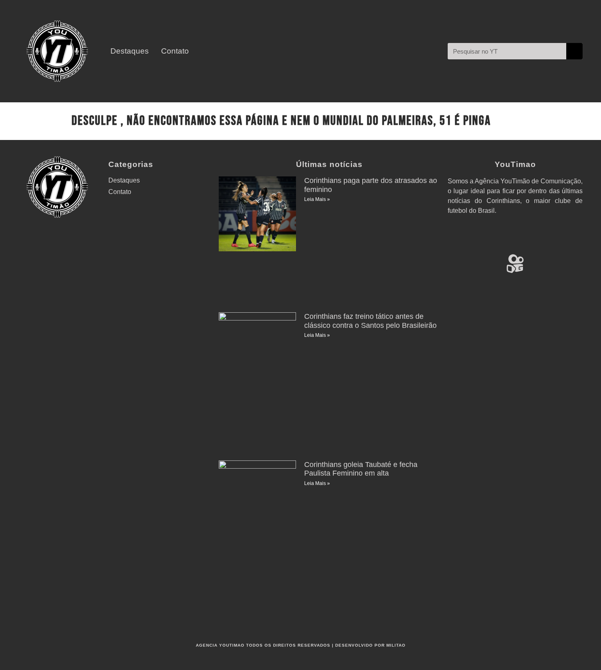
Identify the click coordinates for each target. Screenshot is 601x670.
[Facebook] (515, 240)
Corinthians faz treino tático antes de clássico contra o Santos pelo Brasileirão (370, 320)
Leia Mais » (317, 199)
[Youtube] (467, 240)
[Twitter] (539, 240)
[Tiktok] (563, 240)
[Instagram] (491, 240)
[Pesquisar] (574, 51)
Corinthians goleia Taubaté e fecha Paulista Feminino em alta (360, 469)
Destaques (129, 51)
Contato (175, 51)
